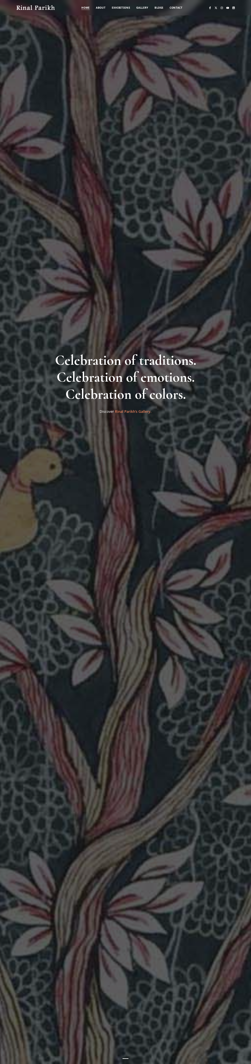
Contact (176, 7)
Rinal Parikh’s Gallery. (133, 411)
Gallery (142, 7)
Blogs (159, 7)
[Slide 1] (125, 1058)
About (100, 7)
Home (85, 7)
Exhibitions (121, 7)
